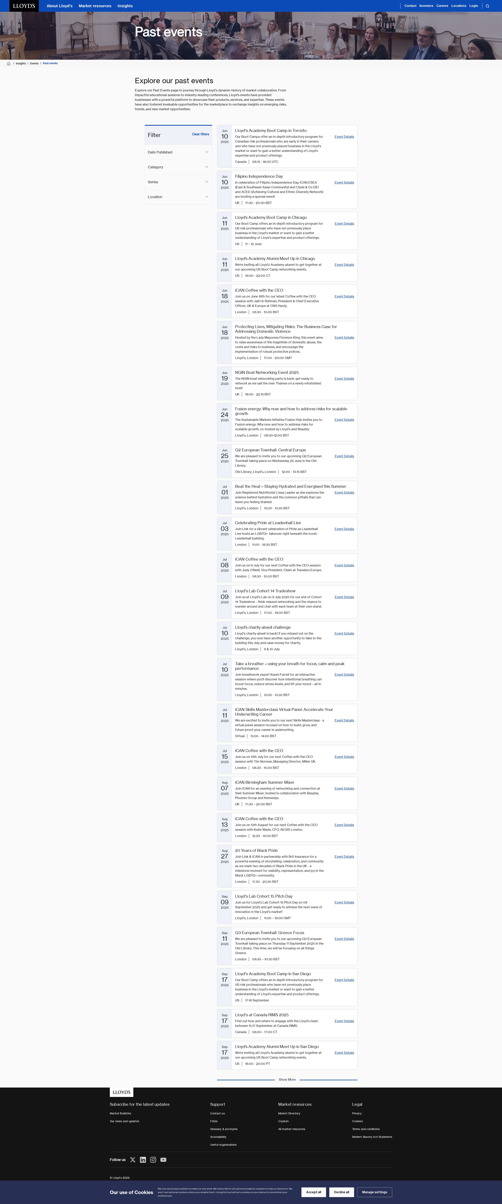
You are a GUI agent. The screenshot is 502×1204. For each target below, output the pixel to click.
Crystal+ (283, 1121)
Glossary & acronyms (224, 1129)
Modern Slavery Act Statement (372, 1137)
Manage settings (374, 1192)
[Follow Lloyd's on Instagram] (153, 1160)
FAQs (214, 1121)
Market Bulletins (120, 1113)
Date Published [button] (160, 152)
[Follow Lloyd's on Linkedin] (143, 1160)
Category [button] (155, 167)
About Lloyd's (60, 6)
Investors (426, 5)
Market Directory (289, 1113)
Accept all (313, 1192)
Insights (125, 6)
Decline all (341, 1192)
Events (34, 63)
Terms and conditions (366, 1129)
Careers (442, 5)
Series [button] (153, 182)
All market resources (291, 1129)
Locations (458, 5)
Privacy (357, 1113)
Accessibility (218, 1137)
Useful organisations (223, 1144)
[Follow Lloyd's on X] (133, 1160)
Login (473, 5)
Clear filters (200, 134)
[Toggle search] (487, 6)
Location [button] (155, 197)
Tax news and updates (124, 1121)
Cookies (357, 1121)
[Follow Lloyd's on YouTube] (163, 1160)
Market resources (95, 6)
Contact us (217, 1113)
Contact (410, 5)
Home (9, 63)
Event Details (344, 137)
